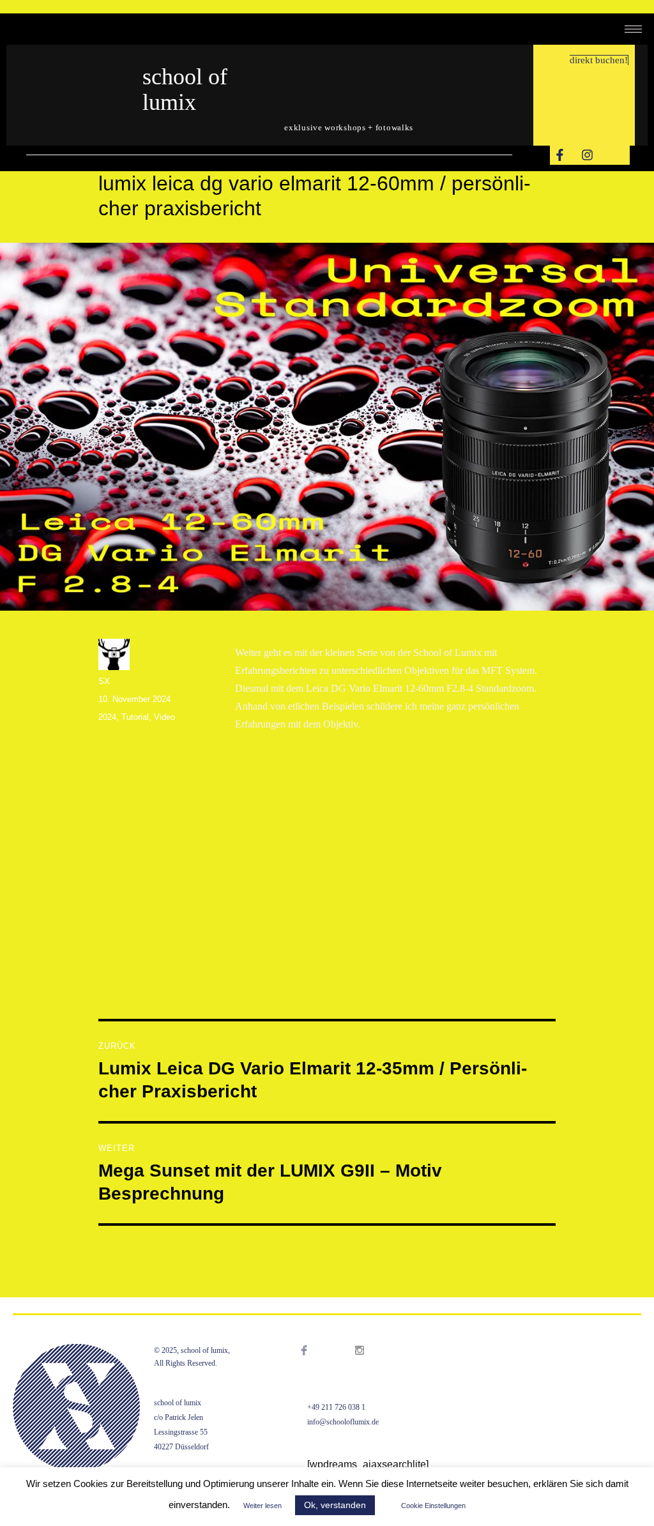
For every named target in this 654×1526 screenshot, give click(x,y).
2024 (107, 717)
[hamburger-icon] (633, 29)
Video (164, 717)
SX (104, 681)
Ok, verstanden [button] (335, 1505)
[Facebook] (317, 1366)
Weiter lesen (262, 1505)
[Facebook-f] (559, 155)
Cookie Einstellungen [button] (433, 1505)
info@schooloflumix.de (343, 1421)
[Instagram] (587, 155)
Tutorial (135, 717)
